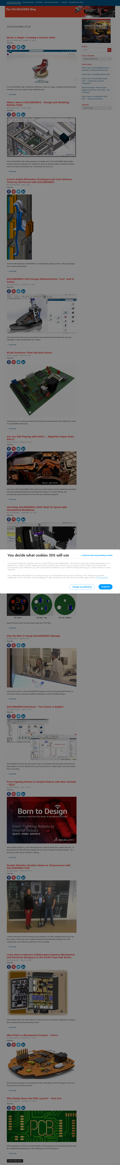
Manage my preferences (82, 587)
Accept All (105, 587)
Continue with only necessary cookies (97, 555)
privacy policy (102, 578)
